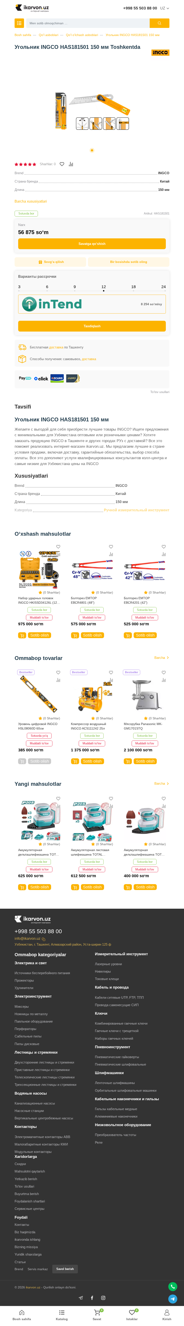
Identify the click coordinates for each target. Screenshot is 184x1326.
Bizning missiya (26, 1247)
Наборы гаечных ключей (114, 1038)
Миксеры (22, 1006)
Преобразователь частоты (115, 1135)
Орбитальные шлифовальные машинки (125, 1090)
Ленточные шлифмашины (115, 1083)
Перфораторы (25, 1029)
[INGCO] (160, 52)
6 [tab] (47, 287)
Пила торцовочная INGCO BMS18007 (143, 726)
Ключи (101, 1013)
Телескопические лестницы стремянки (44, 1077)
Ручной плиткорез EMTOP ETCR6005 (143, 600)
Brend (19, 1269)
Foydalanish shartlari (30, 1201)
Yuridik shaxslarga (28, 1254)
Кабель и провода (112, 987)
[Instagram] (103, 1297)
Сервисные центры (29, 1209)
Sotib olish (39, 635)
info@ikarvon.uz (27, 938)
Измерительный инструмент (121, 954)
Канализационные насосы (35, 1103)
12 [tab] (103, 287)
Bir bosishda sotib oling (128, 262)
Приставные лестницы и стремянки (42, 1070)
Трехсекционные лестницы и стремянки (45, 1085)
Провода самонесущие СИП (117, 1005)
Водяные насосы (31, 1093)
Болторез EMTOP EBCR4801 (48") (31, 600)
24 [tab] (163, 287)
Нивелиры (103, 971)
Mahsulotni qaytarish (30, 1171)
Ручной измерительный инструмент (136, 510)
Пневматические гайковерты (117, 1057)
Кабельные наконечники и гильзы (127, 1099)
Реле (99, 1142)
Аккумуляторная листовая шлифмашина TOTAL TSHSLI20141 (37, 852)
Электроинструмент (33, 996)
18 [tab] (133, 287)
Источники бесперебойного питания (42, 973)
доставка (56, 347)
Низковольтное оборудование (123, 1125)
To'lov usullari (24, 1186)
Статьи (20, 1262)
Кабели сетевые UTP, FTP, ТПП (119, 997)
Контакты (22, 1225)
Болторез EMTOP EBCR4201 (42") (84, 600)
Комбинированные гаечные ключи (121, 1023)
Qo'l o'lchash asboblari (82, 35)
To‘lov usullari (159, 392)
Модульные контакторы (33, 1152)
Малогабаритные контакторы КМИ (41, 1144)
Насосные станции (29, 1111)
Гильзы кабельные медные (116, 1109)
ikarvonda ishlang (27, 1239)
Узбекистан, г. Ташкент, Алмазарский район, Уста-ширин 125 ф (63, 944)
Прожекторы (24, 980)
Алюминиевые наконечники (116, 1116)
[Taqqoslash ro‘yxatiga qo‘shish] (71, 164)
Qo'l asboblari (48, 35)
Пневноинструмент (112, 1047)
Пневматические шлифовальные (120, 1064)
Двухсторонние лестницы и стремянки (44, 1062)
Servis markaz (38, 1269)
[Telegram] (80, 1297)
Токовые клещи (107, 979)
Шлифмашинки (109, 1073)
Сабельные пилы (28, 1036)
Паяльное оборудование (34, 1021)
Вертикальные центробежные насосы (44, 1118)
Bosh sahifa (23, 35)
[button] (92, 150)
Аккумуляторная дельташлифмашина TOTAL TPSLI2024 (91, 852)
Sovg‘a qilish (54, 262)
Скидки (20, 1164)
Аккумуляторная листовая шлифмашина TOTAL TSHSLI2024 (143, 852)
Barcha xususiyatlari (31, 201)
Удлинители (24, 988)
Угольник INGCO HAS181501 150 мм (133, 35)
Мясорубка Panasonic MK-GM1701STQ (90, 726)
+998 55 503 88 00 (140, 8)
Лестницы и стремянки (36, 1052)
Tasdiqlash (92, 326)
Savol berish (65, 1269)
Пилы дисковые (27, 1044)
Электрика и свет (31, 963)
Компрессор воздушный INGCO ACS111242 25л (35, 726)
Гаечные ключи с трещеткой (116, 1031)
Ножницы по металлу (31, 1014)
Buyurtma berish (27, 1194)
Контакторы (26, 1127)
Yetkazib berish (26, 1179)
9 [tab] (75, 287)
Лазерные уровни (108, 964)
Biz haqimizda (25, 1232)
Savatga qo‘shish (92, 244)
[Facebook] (92, 1297)
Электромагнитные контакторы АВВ (42, 1137)
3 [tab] (19, 287)
